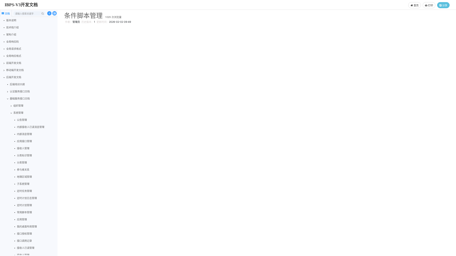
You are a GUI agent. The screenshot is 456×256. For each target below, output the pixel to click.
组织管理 (18, 105)
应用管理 (22, 219)
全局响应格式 (13, 56)
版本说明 (11, 20)
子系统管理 (23, 184)
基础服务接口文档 (20, 98)
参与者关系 (23, 169)
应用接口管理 (24, 141)
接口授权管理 (24, 233)
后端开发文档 (13, 77)
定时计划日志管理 (27, 198)
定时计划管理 (24, 205)
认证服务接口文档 (20, 91)
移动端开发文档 (15, 70)
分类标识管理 (24, 155)
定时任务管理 (24, 191)
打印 (430, 5)
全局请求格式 (13, 48)
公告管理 (22, 120)
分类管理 (22, 162)
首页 (416, 5)
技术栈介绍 (12, 27)
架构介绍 (11, 34)
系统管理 (18, 112)
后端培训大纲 (17, 84)
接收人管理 (23, 148)
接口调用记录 (24, 240)
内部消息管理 (24, 134)
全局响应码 (12, 41)
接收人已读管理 (25, 248)
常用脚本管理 (24, 212)
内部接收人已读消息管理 (30, 127)
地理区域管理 (24, 176)
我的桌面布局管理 (27, 226)
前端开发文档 (13, 63)
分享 (444, 5)
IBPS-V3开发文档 (21, 4)
